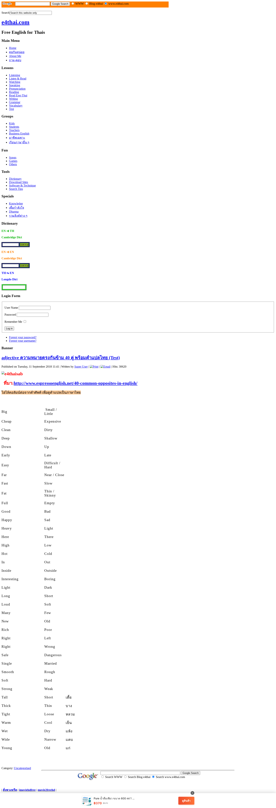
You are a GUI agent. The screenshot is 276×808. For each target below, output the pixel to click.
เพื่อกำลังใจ (16, 207)
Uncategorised (22, 768)
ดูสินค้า (186, 800)
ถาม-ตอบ (15, 60)
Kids (12, 123)
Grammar (14, 102)
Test (11, 109)
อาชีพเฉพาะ (17, 137)
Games (13, 161)
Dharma (14, 211)
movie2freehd (46, 789)
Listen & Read (17, 78)
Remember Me (13, 321)
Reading (14, 92)
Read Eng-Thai (18, 95)
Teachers (14, 130)
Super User (81, 366)
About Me (15, 56)
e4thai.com (15, 22)
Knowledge (16, 203)
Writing (13, 98)
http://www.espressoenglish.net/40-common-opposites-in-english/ (75, 383)
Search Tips (16, 188)
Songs (12, 157)
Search (6, 12)
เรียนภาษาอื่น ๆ (19, 142)
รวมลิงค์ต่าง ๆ (18, 215)
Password (10, 314)
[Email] (105, 366)
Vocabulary (16, 105)
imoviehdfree (27, 789)
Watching (14, 82)
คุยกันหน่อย (16, 52)
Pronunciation (17, 88)
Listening (14, 75)
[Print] (94, 366)
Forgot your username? (22, 340)
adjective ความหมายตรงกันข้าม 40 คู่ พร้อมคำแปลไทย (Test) (61, 357)
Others (13, 164)
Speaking (14, 85)
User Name (11, 307)
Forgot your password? (22, 337)
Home (12, 48)
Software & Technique (22, 185)
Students (14, 126)
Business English (19, 133)
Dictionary (15, 178)
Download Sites (18, 182)
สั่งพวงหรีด (10, 789)
